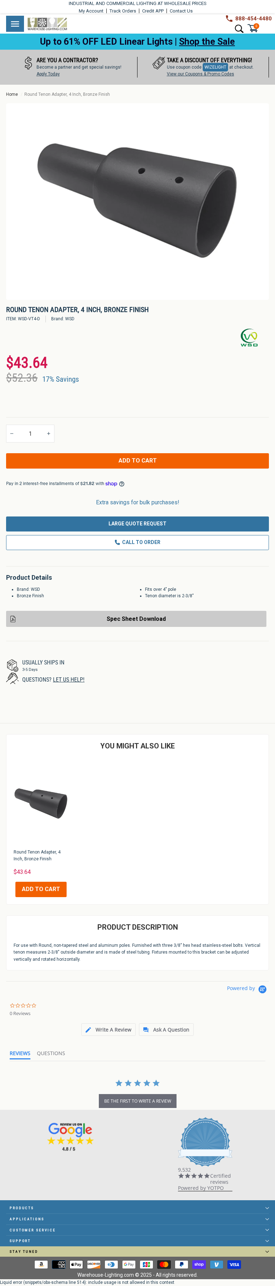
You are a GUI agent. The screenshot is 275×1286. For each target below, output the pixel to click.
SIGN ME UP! (137, 722)
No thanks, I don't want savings (137, 750)
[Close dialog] (235, 520)
